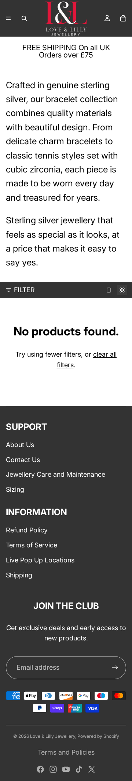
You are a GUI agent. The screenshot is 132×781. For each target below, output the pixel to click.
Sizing (15, 489)
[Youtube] (66, 769)
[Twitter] (91, 769)
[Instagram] (53, 769)
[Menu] (8, 18)
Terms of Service (31, 545)
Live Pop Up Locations (40, 560)
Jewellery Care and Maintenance (55, 474)
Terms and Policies (66, 752)
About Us (20, 445)
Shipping (19, 575)
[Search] (24, 18)
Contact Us (23, 460)
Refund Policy (27, 530)
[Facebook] (40, 769)
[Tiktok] (78, 769)
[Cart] (123, 18)
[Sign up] (115, 667)
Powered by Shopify (98, 736)
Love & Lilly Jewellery (52, 736)
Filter (24, 290)
